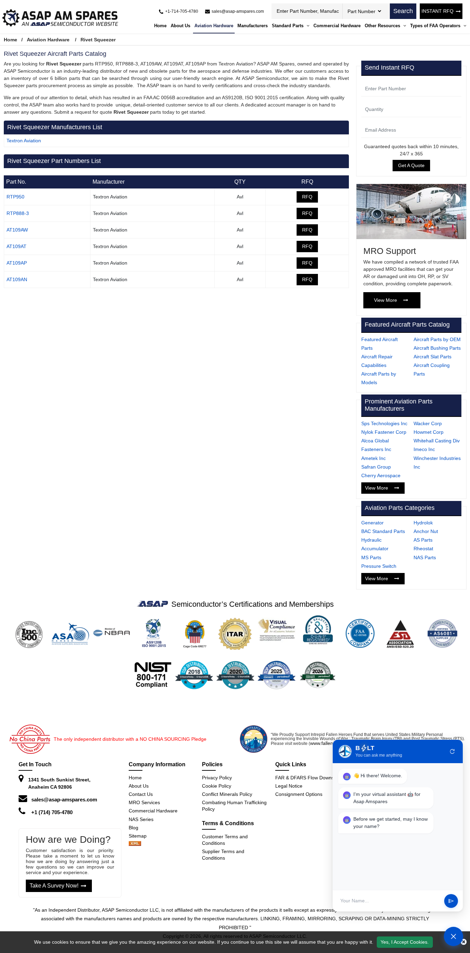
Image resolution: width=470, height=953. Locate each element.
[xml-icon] (135, 844)
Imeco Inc (424, 449)
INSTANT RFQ (437, 11)
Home (160, 25)
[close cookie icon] (464, 942)
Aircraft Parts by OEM (437, 339)
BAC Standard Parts (383, 531)
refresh (452, 751)
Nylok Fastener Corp (383, 432)
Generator (372, 522)
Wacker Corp (428, 423)
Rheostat (423, 548)
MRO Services (144, 802)
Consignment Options (298, 794)
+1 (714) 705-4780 (52, 812)
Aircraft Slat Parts (432, 356)
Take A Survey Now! (54, 886)
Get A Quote (411, 165)
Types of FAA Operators (436, 25)
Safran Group (376, 467)
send (451, 901)
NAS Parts (425, 557)
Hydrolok (423, 522)
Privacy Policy (217, 777)
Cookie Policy (216, 786)
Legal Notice (288, 786)
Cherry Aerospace (380, 475)
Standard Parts (288, 25)
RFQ (307, 196)
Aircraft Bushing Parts (437, 348)
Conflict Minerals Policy (227, 794)
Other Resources (383, 25)
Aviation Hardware (213, 25)
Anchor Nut (426, 531)
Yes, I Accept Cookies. (405, 942)
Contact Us (141, 794)
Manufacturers (252, 25)
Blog (133, 827)
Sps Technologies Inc (384, 423)
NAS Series (141, 819)
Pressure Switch (378, 566)
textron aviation (24, 140)
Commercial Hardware (337, 25)
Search (403, 11)
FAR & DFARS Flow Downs (304, 777)
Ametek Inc (373, 458)
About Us (180, 25)
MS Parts (371, 557)
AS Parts (423, 540)
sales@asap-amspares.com (64, 799)
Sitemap (140, 836)
